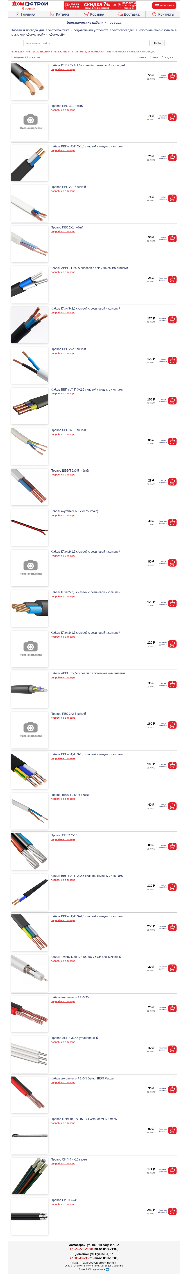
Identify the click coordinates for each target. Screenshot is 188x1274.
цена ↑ (144, 57)
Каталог (62, 14)
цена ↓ (156, 57)
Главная (28, 14)
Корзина (97, 14)
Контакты (166, 14)
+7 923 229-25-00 (81, 1249)
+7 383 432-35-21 (81, 1258)
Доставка (132, 14)
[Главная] (30, 4)
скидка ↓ (170, 57)
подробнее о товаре (63, 69)
